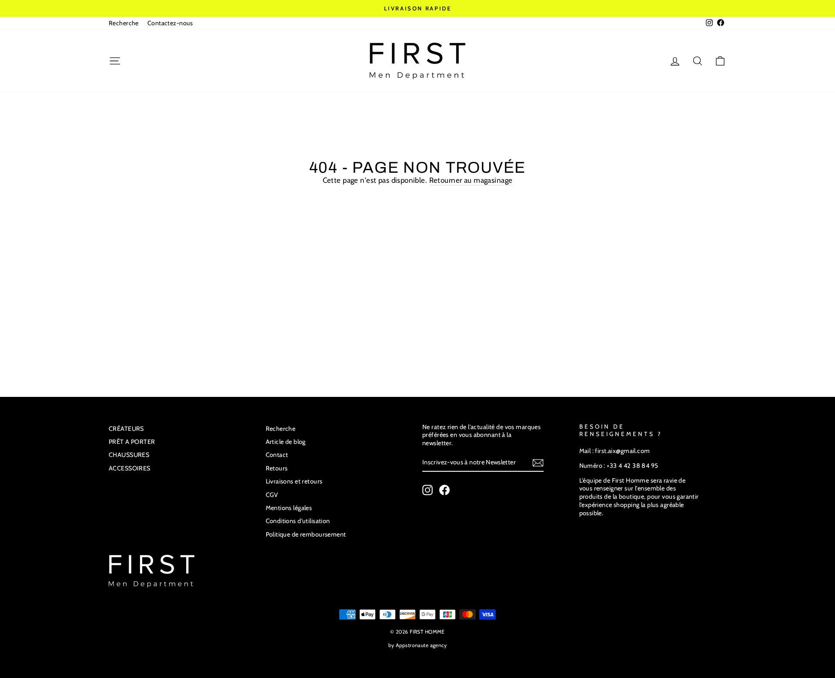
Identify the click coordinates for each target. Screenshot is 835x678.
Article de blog (286, 442)
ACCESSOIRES (129, 468)
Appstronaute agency (421, 645)
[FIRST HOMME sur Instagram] (427, 490)
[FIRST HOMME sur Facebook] (444, 490)
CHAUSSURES (129, 455)
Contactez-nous (170, 23)
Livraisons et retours (294, 481)
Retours (277, 468)
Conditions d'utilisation (298, 521)
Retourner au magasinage (471, 180)
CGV (272, 495)
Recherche (124, 23)
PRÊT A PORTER (132, 442)
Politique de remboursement (306, 534)
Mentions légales (289, 508)
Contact (277, 455)
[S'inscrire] (538, 462)
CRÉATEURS (126, 429)
